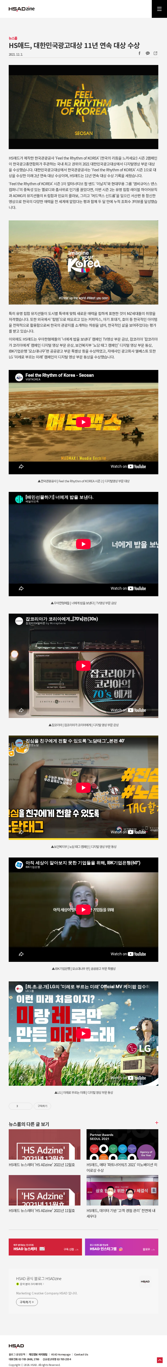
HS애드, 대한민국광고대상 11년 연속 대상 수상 (74, 45)
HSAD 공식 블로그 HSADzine (22, 9)
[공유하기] (22, 1106)
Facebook (139, 53)
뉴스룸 (13, 38)
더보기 (156, 1123)
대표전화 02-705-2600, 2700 (24, 1359)
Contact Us (81, 1354)
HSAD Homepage (60, 1354)
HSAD (16, 1342)
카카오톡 (147, 53)
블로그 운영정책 (17, 1354)
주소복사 (155, 53)
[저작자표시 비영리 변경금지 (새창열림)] (57, 1106)
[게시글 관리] (27, 1106)
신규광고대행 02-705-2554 (57, 1359)
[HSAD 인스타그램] (121, 1248)
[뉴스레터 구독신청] (45, 1248)
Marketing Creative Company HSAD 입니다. (46, 1293)
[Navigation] (159, 8)
